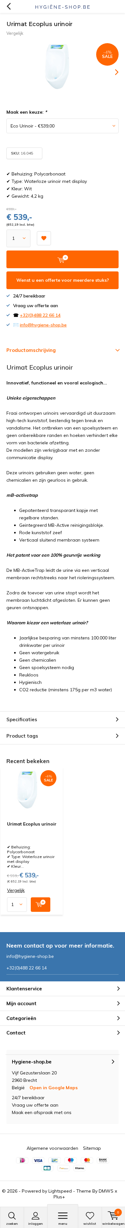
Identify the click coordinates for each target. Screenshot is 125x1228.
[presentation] (112, 72)
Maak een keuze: (26, 112)
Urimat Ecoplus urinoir (31, 824)
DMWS (106, 1191)
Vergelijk (14, 33)
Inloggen (35, 1224)
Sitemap (92, 1148)
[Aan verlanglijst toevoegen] (44, 238)
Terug (8, 6)
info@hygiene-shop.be (43, 325)
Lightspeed (60, 1191)
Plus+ (59, 1197)
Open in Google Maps (53, 1088)
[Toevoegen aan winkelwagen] (40, 904)
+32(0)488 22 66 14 (40, 315)
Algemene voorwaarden (52, 1148)
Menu (62, 1224)
